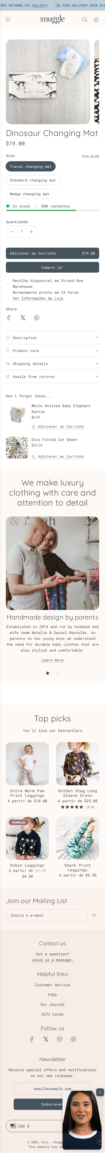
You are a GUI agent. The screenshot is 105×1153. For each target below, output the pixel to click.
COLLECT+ (38, 5)
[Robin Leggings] (27, 838)
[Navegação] (8, 19)
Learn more (52, 659)
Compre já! (52, 267)
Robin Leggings (27, 865)
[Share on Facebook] (9, 318)
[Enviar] (93, 915)
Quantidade (17, 221)
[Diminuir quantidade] (12, 232)
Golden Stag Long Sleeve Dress (77, 793)
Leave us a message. (53, 959)
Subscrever (52, 1104)
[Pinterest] (73, 1039)
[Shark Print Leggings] (77, 838)
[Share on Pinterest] (36, 318)
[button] (82, 1120)
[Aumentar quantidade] (31, 232)
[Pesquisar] (84, 19)
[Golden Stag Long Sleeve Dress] (77, 763)
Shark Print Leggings (77, 867)
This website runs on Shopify (52, 1147)
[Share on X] (23, 318)
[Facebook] (32, 1039)
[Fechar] (100, 1092)
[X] (46, 1039)
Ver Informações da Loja (38, 298)
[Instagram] (59, 1039)
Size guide (90, 156)
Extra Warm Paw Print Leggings (27, 793)
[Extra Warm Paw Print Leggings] (27, 763)
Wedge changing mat (29, 193)
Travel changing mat (31, 166)
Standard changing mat (33, 180)
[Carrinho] (96, 19)
